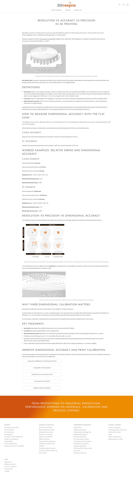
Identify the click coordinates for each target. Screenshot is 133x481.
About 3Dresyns (9, 430)
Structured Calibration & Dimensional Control (42, 361)
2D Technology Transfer (81, 439)
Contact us (78, 10)
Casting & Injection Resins (47, 448)
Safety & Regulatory (114, 437)
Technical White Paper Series (83, 448)
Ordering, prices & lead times (117, 430)
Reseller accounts (10, 464)
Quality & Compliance (11, 439)
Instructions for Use (114, 432)
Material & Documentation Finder (42, 374)
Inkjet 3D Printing (44, 439)
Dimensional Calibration (81, 444)
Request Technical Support (42, 388)
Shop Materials (56, 10)
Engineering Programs (80, 434)
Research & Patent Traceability (14, 446)
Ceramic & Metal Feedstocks (48, 451)
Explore (67, 10)
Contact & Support (114, 427)
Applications (77, 427)
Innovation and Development (13, 437)
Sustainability (8, 441)
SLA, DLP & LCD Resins (45, 434)
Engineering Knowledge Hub (82, 432)
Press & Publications (10, 444)
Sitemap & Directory (80, 453)
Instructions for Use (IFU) (47, 39)
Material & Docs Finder (46, 432)
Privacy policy (8, 469)
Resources (77, 451)
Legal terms (8, 462)
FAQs (110, 434)
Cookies (6, 471)
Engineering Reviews (80, 446)
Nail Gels (41, 446)
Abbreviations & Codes (115, 439)
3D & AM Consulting (80, 437)
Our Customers (9, 432)
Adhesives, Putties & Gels (47, 444)
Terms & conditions (10, 466)
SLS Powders (43, 453)
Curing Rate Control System (42, 368)
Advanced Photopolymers (47, 441)
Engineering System (80, 430)
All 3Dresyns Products (45, 427)
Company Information (11, 427)
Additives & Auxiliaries (45, 437)
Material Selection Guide (46, 430)
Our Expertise (8, 434)
